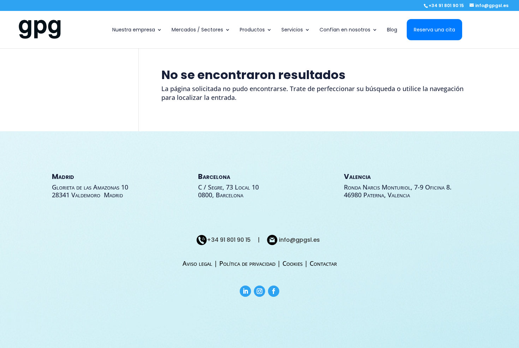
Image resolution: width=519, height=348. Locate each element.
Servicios (292, 30)
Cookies (292, 263)
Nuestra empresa (133, 30)
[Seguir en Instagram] (259, 291)
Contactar (323, 263)
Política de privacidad (247, 263)
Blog (392, 30)
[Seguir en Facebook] (273, 291)
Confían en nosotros (345, 30)
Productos (252, 30)
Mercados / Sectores (197, 30)
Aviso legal (198, 263)
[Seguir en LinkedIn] (245, 291)
